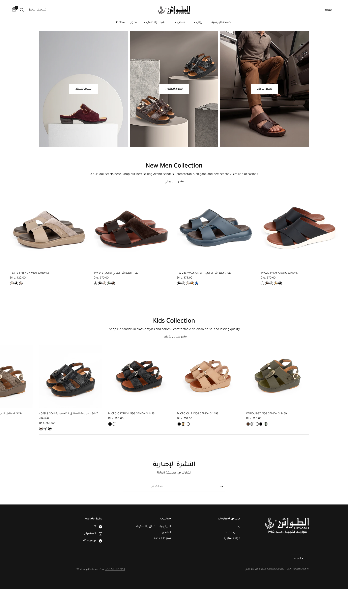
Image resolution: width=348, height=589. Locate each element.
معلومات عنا (232, 532)
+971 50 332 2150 (115, 569)
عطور (134, 22)
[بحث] (22, 10)
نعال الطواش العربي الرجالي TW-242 (116, 273)
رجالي (198, 22)
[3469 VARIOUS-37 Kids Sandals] (277, 376)
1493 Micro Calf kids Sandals (197, 413)
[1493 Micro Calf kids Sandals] (208, 376)
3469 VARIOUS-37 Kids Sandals (266, 413)
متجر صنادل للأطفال (174, 336)
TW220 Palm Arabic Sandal (279, 273)
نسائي (180, 22)
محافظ (120, 22)
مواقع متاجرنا (232, 538)
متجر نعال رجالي (174, 181)
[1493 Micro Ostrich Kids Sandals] (139, 376)
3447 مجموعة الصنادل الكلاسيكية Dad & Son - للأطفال (68, 416)
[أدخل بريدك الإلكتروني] (221, 486)
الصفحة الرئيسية (221, 22)
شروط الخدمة (162, 538)
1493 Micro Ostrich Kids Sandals (131, 413)
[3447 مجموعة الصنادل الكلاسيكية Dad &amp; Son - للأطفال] (70, 376)
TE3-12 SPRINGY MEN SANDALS (29, 273)
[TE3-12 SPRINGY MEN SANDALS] (49, 228)
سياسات (165, 519)
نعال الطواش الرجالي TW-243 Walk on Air (204, 273)
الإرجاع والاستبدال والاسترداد (153, 526)
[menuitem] (221, 22)
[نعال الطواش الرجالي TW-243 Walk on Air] (216, 228)
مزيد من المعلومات (229, 519)
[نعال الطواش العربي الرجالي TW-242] (132, 228)
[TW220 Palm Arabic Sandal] (299, 228)
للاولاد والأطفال (155, 22)
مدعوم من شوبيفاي (255, 569)
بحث (237, 526)
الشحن (166, 532)
